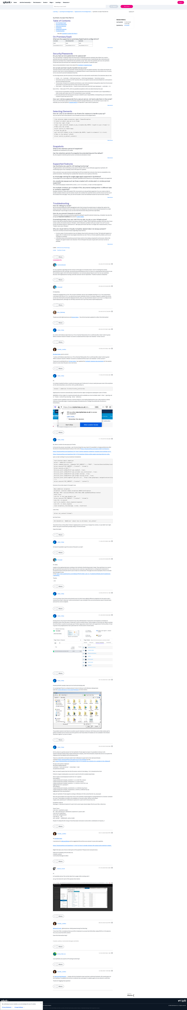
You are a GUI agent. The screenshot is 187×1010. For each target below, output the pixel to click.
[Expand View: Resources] (69, 2)
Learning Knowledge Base (66, 11)
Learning (55, 11)
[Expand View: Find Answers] (41, 2)
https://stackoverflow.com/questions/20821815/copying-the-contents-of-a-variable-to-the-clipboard (83, 761)
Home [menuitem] (15, 2)
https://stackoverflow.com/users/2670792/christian (72, 759)
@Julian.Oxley (56, 354)
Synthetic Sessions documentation (94, 361)
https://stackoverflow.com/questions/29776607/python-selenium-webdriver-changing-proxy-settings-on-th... (82, 451)
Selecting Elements (61, 26)
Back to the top (110, 47)
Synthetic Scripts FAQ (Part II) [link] (100, 11)
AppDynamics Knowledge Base (83, 11)
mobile (54, 250)
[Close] (41, 1003)
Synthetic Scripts (61, 250)
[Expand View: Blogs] (53, 2)
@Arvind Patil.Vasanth (60, 976)
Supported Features (61, 29)
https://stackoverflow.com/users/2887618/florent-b (95, 449)
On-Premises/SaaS (61, 23)
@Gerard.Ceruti (57, 928)
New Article (126, 6)
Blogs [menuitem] (51, 2)
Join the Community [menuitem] (25, 2)
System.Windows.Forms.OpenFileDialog (68, 689)
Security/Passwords (61, 24)
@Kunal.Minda (65, 841)
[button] (112, 264)
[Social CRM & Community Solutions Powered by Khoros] (130, 995)
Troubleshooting (60, 31)
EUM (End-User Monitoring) (63, 247)
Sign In (180, 2)
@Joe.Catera (75, 317)
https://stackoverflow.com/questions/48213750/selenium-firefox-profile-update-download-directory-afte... (81, 454)
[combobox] (85, 6)
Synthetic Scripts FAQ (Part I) (69, 33)
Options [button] (130, 11)
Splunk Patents (48, 1005)
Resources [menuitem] (66, 2)
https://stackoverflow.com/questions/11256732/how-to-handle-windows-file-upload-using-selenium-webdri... (82, 845)
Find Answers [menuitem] (36, 2)
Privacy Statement (6, 1007)
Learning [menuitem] (57, 2)
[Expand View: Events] (47, 2)
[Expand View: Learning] (60, 2)
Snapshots (59, 27)
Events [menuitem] (45, 2)
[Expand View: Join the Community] (31, 2)
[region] (21, 1005)
